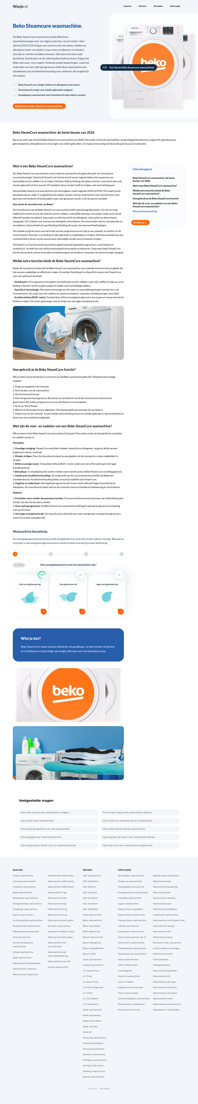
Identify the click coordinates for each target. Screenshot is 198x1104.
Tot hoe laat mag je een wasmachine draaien (127, 812)
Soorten (18, 869)
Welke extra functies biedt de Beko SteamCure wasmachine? (151, 192)
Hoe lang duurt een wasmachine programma (127, 845)
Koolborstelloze (23, 297)
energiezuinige (76, 297)
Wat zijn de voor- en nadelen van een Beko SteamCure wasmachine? (155, 205)
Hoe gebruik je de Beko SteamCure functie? (156, 198)
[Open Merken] (148, 6)
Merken (87, 869)
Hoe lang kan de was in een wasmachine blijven (129, 837)
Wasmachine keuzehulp (145, 211)
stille (63, 297)
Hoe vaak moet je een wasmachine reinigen (45, 812)
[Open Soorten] (133, 6)
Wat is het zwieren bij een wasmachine (124, 829)
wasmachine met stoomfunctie (98, 194)
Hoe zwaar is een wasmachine (37, 820)
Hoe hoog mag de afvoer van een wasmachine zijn (48, 845)
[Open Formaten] (165, 6)
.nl (20, 6)
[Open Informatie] (182, 6)
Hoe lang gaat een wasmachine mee (41, 837)
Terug (20, 565)
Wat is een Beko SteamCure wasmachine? (155, 185)
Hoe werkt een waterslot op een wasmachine (127, 820)
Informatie (124, 869)
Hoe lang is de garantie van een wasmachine (45, 829)
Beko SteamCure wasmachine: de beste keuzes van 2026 (154, 179)
